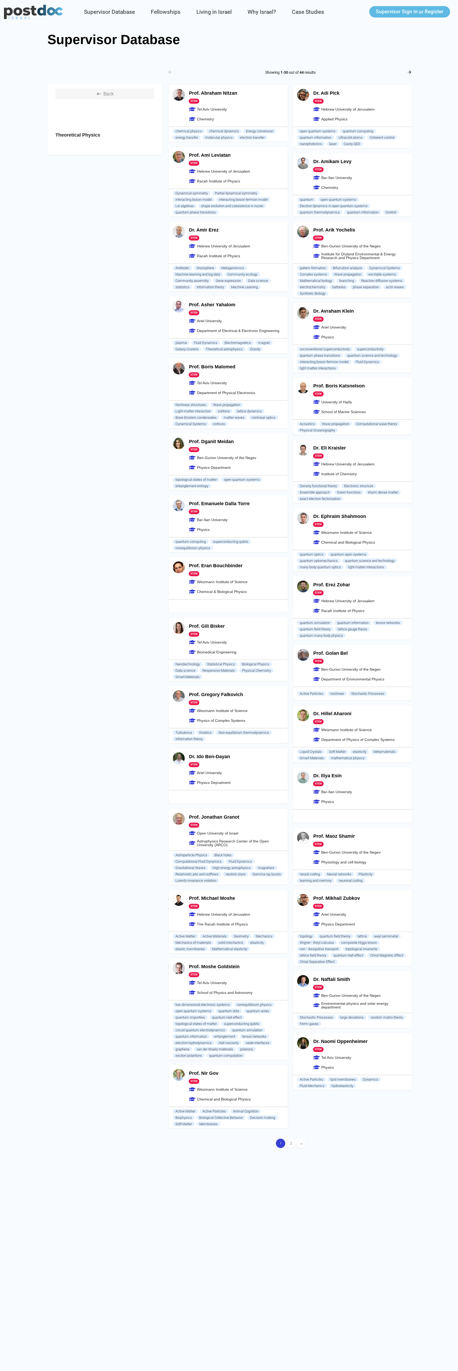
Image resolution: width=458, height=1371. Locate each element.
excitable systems (382, 274)
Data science (258, 280)
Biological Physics (255, 664)
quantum (306, 199)
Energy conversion (259, 131)
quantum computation (226, 1055)
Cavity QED (352, 144)
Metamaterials (384, 751)
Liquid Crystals (311, 751)
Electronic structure (358, 486)
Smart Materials (187, 677)
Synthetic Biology (312, 293)
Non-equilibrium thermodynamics (244, 732)
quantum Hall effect (348, 955)
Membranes (208, 1124)
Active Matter (185, 936)
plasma (181, 342)
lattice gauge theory (352, 629)
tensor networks (388, 623)
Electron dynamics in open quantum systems (334, 206)
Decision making (262, 1117)
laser (333, 144)
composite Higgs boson (359, 942)
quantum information (315, 137)
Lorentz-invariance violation (195, 880)
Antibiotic (182, 268)
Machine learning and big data (197, 274)
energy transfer (186, 137)
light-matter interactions (318, 368)
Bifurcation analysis (347, 268)
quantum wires (257, 1011)
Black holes (223, 855)
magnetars (266, 868)
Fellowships (165, 12)
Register (434, 11)
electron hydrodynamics (193, 1043)
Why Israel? (262, 12)
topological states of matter (196, 479)
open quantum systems (318, 131)
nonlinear (337, 693)
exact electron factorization (320, 498)
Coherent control (382, 137)
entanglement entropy (191, 486)
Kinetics (205, 732)
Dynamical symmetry (191, 193)
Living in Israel (214, 12)
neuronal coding (351, 880)
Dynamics (370, 1079)
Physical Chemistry (256, 670)
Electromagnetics (237, 342)
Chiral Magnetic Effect (386, 955)
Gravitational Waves (190, 868)
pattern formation (313, 268)
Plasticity (365, 874)
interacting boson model (193, 199)
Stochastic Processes (367, 693)
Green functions (349, 492)
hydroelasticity (342, 1086)
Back (108, 94)
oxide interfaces (258, 1043)
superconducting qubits (230, 541)
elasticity (359, 751)
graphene (182, 1049)
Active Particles (311, 693)
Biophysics (183, 1117)
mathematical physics (348, 758)
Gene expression (228, 280)
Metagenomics (232, 268)
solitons (224, 411)
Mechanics (264, 936)
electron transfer (252, 137)
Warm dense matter (383, 492)
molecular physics (219, 137)
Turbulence (183, 732)
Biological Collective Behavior (221, 1117)
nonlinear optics (263, 417)
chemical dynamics (224, 131)
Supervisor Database (109, 12)
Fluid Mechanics (312, 1086)
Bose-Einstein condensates (196, 417)
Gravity (255, 349)
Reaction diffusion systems (381, 280)
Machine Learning (244, 287)
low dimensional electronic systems (202, 1004)
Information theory (210, 287)
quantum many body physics (321, 635)
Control (391, 212)
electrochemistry (312, 287)
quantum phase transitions (195, 212)
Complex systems (313, 274)
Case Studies (308, 12)
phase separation (366, 287)
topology (306, 936)
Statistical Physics (221, 664)
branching (346, 280)
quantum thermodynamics (320, 212)
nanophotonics (311, 144)
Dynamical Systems (384, 268)
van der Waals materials (215, 1049)
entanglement (224, 1036)
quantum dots (228, 1011)
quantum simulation (315, 623)
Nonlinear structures (190, 405)
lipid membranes (343, 1079)
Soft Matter (337, 751)
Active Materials (214, 936)
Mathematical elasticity (229, 949)
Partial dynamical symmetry (236, 193)
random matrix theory (387, 1017)
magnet (264, 342)
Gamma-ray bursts (267, 874)
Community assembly (192, 280)
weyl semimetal (386, 936)
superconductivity (370, 349)
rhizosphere (205, 268)
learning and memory (316, 880)
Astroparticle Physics (191, 855)
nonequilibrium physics (192, 548)
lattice (362, 936)
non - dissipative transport (319, 949)
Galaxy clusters (187, 349)
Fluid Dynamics (205, 342)
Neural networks (339, 874)
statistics (182, 287)
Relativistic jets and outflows (196, 874)
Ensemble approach (315, 492)
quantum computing (358, 131)
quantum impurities (190, 1017)
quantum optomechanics (319, 560)
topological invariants (361, 949)
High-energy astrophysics (232, 868)
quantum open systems (348, 554)
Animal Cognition (245, 1111)
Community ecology (242, 274)
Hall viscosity (229, 1043)
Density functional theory (318, 486)
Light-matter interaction (193, 411)
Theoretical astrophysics (224, 349)
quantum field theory (315, 629)
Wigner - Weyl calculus (317, 942)
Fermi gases (309, 1023)
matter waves (234, 417)
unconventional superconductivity (325, 349)
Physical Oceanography (317, 430)
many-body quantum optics (320, 567)
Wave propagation (347, 274)
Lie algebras (184, 206)
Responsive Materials (218, 670)
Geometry (241, 936)
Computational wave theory (376, 424)
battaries (339, 287)
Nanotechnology (187, 664)
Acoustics (307, 424)
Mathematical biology (316, 280)
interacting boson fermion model (243, 199)
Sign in (397, 11)
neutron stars (235, 874)
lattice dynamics (249, 411)
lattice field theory (313, 955)
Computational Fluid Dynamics (198, 861)
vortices (219, 424)
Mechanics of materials (193, 942)
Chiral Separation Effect (317, 961)
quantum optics (311, 554)
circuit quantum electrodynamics (200, 1030)
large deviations (352, 1017)
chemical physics (188, 131)
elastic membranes (190, 949)
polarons (246, 1049)
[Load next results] (410, 72)
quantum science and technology (372, 355)
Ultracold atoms (350, 137)
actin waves (395, 287)
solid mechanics (230, 942)
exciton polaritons (188, 1055)
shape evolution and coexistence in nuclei (232, 206)
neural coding (310, 874)
